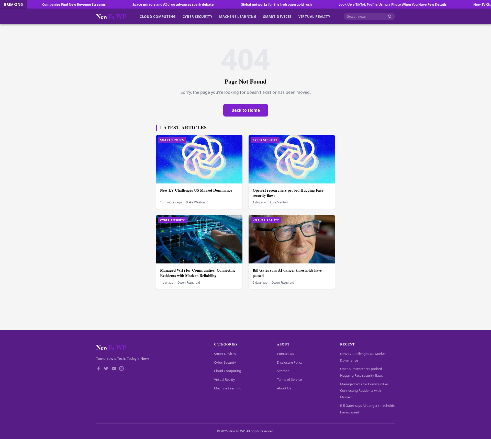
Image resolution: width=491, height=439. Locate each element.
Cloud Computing (158, 16)
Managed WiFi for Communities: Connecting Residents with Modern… (364, 390)
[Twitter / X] (106, 369)
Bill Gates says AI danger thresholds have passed (287, 272)
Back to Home (245, 110)
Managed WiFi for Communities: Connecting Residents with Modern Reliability (198, 272)
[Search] (390, 16)
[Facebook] (98, 369)
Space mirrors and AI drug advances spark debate (153, 4)
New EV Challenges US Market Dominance (196, 190)
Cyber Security (198, 16)
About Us (284, 388)
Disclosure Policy (290, 362)
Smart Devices (277, 16)
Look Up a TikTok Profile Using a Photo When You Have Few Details (373, 4)
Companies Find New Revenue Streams (54, 4)
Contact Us (285, 353)
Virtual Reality (314, 16)
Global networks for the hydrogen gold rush (256, 4)
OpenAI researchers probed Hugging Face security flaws (288, 192)
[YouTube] (113, 369)
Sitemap (283, 370)
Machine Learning (237, 16)
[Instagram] (121, 369)
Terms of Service (289, 379)
